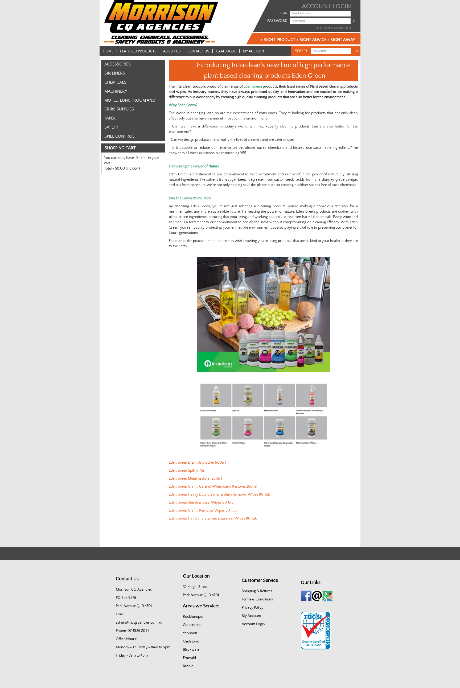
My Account (254, 51)
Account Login (253, 624)
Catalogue (226, 51)
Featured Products (138, 51)
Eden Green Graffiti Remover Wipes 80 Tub (203, 510)
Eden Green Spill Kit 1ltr (186, 470)
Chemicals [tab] (115, 82)
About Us (172, 51)
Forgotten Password (333, 28)
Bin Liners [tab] (114, 73)
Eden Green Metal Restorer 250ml (195, 478)
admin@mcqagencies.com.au (139, 622)
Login (282, 13)
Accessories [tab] (117, 64)
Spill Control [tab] (119, 136)
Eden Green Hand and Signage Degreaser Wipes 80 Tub (213, 518)
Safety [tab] (111, 127)
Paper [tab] (110, 118)
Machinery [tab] (115, 91)
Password (277, 21)
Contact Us (198, 51)
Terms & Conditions (257, 599)
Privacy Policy (252, 607)
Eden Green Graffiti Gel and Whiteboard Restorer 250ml (213, 486)
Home (108, 51)
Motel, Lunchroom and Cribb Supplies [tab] (129, 105)
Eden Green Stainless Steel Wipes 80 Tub (201, 502)
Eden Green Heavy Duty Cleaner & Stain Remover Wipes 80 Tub (219, 494)
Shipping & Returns (257, 591)
